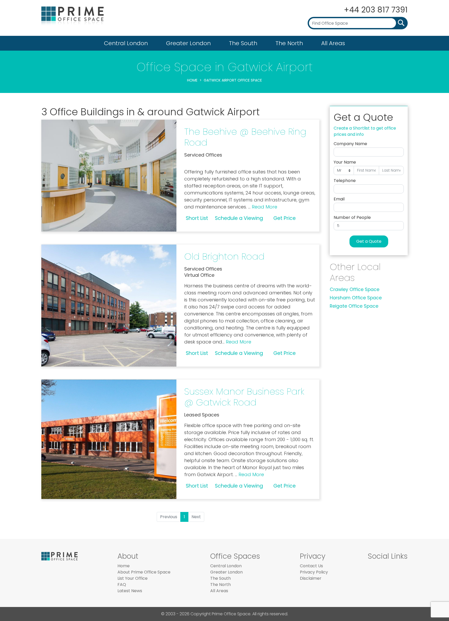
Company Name (350, 144)
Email (339, 199)
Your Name (345, 162)
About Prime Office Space (143, 572)
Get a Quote (368, 241)
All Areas (333, 43)
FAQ (121, 585)
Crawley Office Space (354, 289)
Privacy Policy (314, 572)
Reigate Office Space (354, 306)
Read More (264, 207)
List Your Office (132, 578)
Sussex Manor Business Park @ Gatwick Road (244, 397)
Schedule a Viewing (239, 218)
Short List (197, 218)
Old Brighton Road (224, 256)
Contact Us (311, 566)
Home (192, 80)
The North (289, 43)
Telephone (345, 181)
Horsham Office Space (356, 298)
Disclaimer (310, 578)
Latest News (129, 591)
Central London (126, 43)
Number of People (352, 217)
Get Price (284, 218)
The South (243, 43)
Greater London (188, 43)
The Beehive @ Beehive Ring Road (245, 137)
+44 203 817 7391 (376, 9)
